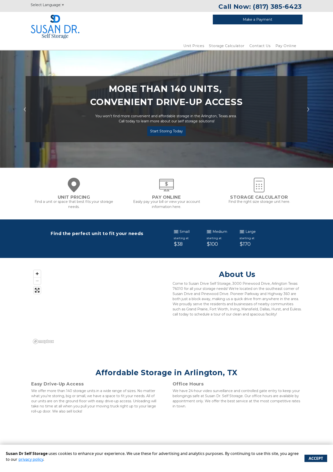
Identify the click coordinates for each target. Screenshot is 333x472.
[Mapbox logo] (43, 341)
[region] (95, 307)
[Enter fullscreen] (37, 290)
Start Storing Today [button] (166, 131)
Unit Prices (193, 46)
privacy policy (31, 459)
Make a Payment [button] (257, 19)
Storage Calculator (227, 46)
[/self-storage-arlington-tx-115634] (74, 190)
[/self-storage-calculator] (259, 190)
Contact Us (260, 46)
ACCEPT (316, 458)
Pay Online (286, 46)
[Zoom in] (37, 273)
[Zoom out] (37, 280)
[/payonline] (166, 190)
